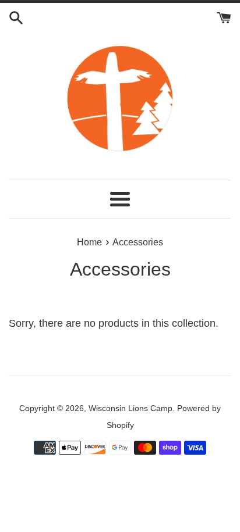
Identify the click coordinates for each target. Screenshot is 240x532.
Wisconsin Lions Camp (130, 408)
